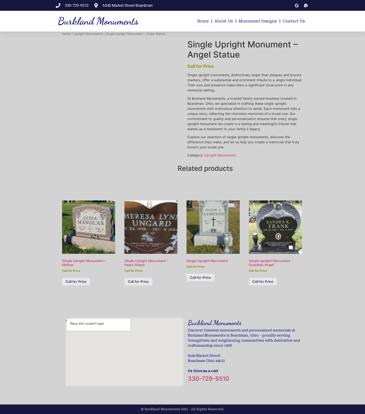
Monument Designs (258, 21)
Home (203, 21)
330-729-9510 (208, 378)
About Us (223, 21)
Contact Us (294, 21)
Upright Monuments (88, 34)
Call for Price (76, 281)
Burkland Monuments (98, 21)
